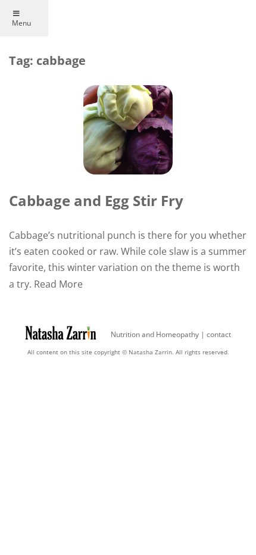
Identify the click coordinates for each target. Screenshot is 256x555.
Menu (21, 23)
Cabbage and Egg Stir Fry (96, 200)
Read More (58, 284)
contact (219, 334)
